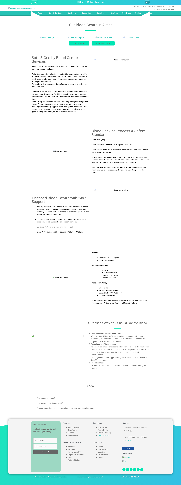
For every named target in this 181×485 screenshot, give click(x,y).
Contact (138, 13)
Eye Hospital (103, 449)
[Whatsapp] (141, 469)
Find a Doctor (103, 430)
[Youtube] (131, 469)
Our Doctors (73, 13)
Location (101, 452)
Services (71, 447)
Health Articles (103, 435)
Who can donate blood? (46, 398)
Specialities (86, 13)
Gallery (71, 433)
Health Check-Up (104, 433)
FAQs (70, 457)
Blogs (150, 13)
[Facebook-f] (123, 469)
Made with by (126, 477)
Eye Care (114, 13)
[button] (34, 36)
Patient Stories (74, 460)
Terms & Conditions (41, 477)
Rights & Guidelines (76, 455)
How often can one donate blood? (50, 403)
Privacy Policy (62, 477)
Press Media (73, 435)
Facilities (71, 449)
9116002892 (127, 440)
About (40, 13)
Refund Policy (52, 477)
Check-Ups (126, 13)
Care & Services (55, 13)
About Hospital (74, 427)
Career (100, 447)
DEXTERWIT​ (135, 477)
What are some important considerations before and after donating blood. (65, 408)
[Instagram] (127, 469)
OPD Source (103, 455)
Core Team (72, 430)
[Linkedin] (138, 469)
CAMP (100, 457)
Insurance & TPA (74, 452)
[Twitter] (134, 469)
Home (31, 13)
